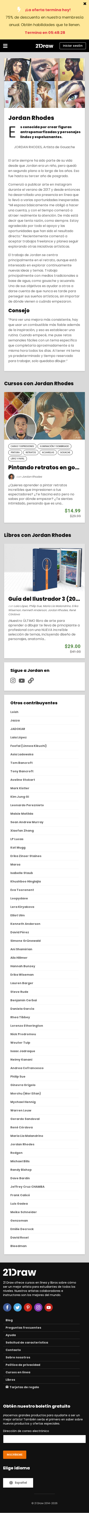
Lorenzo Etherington (26, 1026)
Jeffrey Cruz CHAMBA (27, 1187)
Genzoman (19, 1221)
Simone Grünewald (25, 941)
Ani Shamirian (21, 949)
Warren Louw (20, 1110)
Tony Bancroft (22, 771)
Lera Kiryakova (22, 907)
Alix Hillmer (19, 958)
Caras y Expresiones (22, 446)
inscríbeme (15, 1454)
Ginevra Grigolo (23, 1085)
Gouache (65, 452)
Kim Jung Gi (19, 797)
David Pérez (19, 932)
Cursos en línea (18, 1372)
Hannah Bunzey (22, 966)
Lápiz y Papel (17, 458)
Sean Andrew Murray (26, 822)
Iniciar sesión (73, 46)
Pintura (15, 452)
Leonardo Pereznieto (27, 805)
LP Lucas (16, 839)
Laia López (21, 606)
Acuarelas (48, 452)
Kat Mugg (17, 847)
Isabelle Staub (21, 873)
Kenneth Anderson (34, 610)
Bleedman (18, 1246)
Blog (9, 1320)
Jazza (15, 720)
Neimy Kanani (21, 1060)
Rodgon (16, 1153)
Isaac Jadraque (22, 1051)
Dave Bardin (20, 1178)
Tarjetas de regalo (24, 1387)
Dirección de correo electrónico (26, 1431)
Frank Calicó (20, 1195)
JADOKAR (17, 729)
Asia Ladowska (21, 754)
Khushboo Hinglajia (25, 881)
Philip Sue (35, 606)
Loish (14, 712)
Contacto (13, 1350)
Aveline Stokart (22, 780)
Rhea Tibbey (20, 1017)
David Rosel (19, 1237)
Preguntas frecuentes (23, 1328)
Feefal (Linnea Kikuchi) (28, 746)
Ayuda (11, 1335)
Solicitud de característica (27, 1342)
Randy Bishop (21, 1170)
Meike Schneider (23, 1212)
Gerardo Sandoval (25, 1119)
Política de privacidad (23, 1365)
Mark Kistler (19, 788)
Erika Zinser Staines (25, 856)
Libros (10, 1380)
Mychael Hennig (23, 1102)
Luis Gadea (19, 1204)
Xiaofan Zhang (22, 831)
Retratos (31, 452)
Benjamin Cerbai (23, 1000)
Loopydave (19, 898)
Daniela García (22, 1009)
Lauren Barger (21, 983)
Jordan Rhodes (32, 477)
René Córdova (21, 1127)
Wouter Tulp (20, 1043)
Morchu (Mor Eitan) (25, 1093)
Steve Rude (19, 992)
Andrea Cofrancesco (27, 1068)
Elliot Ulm (17, 915)
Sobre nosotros (18, 1357)
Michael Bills (20, 1161)
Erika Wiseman (22, 975)
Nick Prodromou (23, 1034)
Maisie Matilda (21, 814)
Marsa (15, 864)
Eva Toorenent (22, 890)
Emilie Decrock (22, 1229)
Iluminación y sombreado (54, 446)
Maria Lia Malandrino (57, 606)
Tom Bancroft (21, 763)
